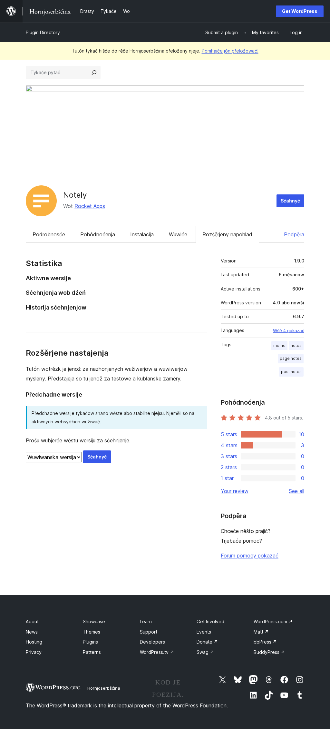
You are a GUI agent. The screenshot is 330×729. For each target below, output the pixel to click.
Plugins (90, 642)
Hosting (34, 642)
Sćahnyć (290, 200)
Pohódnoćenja (97, 234)
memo (279, 345)
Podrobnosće (49, 234)
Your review (234, 491)
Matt (261, 632)
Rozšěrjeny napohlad (227, 234)
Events (204, 632)
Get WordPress (299, 11)
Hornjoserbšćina (103, 688)
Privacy (34, 652)
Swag (205, 652)
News (32, 632)
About (32, 621)
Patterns (92, 652)
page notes (291, 358)
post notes (291, 371)
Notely (75, 195)
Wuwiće (178, 234)
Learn (146, 621)
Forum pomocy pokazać (249, 555)
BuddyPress (269, 652)
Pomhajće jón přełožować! (230, 51)
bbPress (265, 642)
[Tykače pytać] (94, 72)
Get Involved (210, 621)
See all (296, 491)
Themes (91, 632)
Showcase (94, 621)
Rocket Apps (89, 206)
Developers (152, 642)
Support (148, 632)
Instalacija (142, 234)
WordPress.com (273, 621)
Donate (207, 642)
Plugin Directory (43, 32)
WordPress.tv (157, 652)
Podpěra (294, 234)
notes (296, 345)
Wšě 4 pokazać (288, 330)
